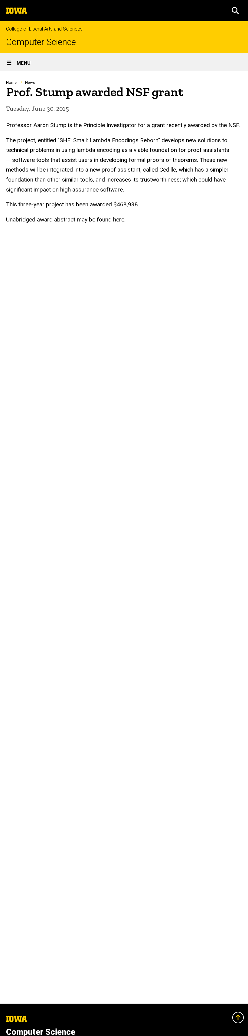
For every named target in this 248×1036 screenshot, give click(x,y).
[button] (235, 10)
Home (11, 82)
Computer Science (41, 42)
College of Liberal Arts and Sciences (44, 29)
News (30, 82)
